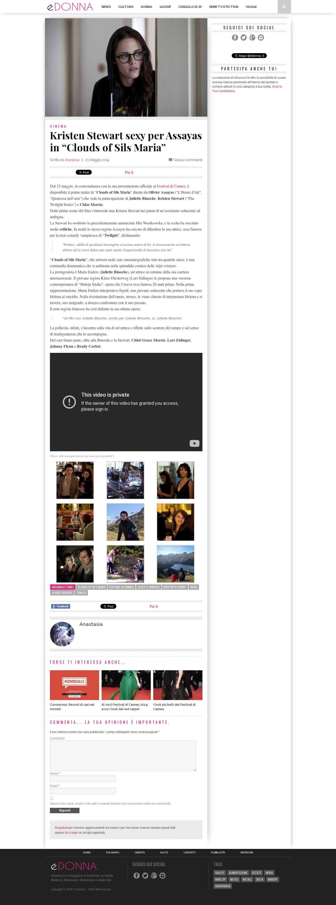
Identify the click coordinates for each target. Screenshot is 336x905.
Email (54, 786)
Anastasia (72, 160)
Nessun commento (187, 160)
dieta (259, 879)
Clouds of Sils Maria (92, 587)
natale (247, 879)
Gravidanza (222, 886)
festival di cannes (121, 587)
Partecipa (247, 852)
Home (87, 852)
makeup (272, 879)
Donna (146, 7)
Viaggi (251, 7)
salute (219, 873)
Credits (140, 852)
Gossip (165, 7)
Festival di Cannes (171, 185)
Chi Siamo (112, 852)
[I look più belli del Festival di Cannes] (177, 699)
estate (256, 873)
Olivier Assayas (62, 593)
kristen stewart (175, 587)
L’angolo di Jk (190, 7)
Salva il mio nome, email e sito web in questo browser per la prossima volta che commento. (110, 803)
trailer (81, 593)
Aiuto (164, 852)
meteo (234, 879)
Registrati (61, 827)
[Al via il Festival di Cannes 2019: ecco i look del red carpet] (126, 699)
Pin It (129, 172)
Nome (54, 773)
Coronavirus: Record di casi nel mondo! (72, 707)
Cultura (126, 7)
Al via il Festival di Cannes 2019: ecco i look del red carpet (125, 707)
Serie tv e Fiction (223, 7)
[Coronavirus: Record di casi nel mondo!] (74, 699)
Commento (57, 738)
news (193, 587)
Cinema (58, 126)
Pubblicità (218, 852)
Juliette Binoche (149, 587)
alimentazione (238, 873)
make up (220, 879)
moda (269, 873)
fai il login (71, 832)
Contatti (189, 852)
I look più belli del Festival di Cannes (174, 707)
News (106, 7)
